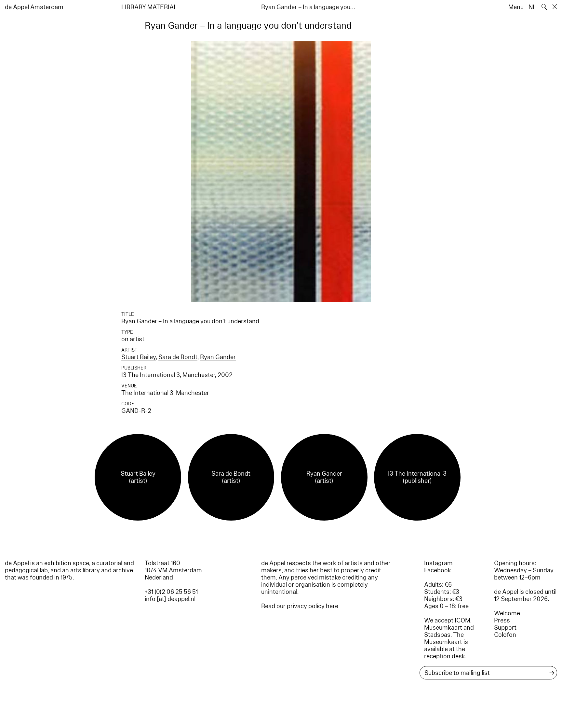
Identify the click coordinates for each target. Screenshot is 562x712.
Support (505, 627)
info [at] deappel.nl (170, 599)
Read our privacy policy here (299, 606)
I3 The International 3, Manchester (168, 375)
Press (502, 620)
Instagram (438, 563)
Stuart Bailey (138, 357)
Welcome (507, 613)
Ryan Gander (218, 357)
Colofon (505, 635)
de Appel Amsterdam (34, 7)
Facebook (437, 570)
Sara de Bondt (177, 357)
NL (532, 7)
